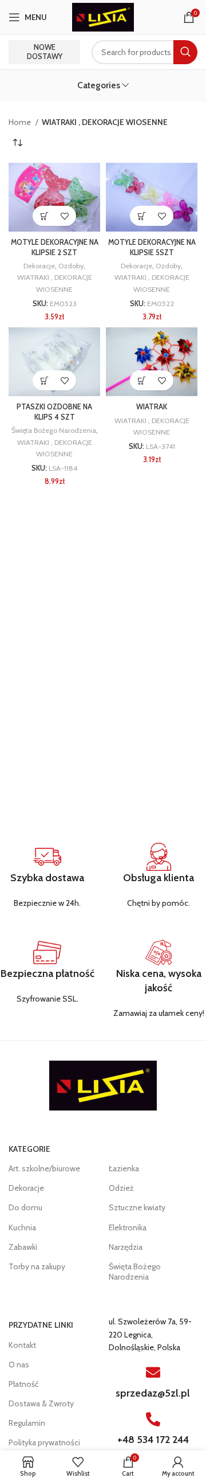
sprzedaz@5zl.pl (153, 1393)
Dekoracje (39, 265)
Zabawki (23, 1247)
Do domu (25, 1207)
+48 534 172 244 (153, 1439)
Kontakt (22, 1345)
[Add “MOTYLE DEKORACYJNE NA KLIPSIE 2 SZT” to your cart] (44, 216)
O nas (19, 1364)
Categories (98, 85)
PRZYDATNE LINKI (41, 1325)
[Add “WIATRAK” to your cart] (142, 380)
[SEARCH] (185, 52)
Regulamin (27, 1423)
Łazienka (124, 1168)
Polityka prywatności (44, 1442)
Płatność (23, 1384)
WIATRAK (151, 406)
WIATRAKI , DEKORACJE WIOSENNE (54, 283)
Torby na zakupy (37, 1266)
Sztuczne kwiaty (137, 1207)
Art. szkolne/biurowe (44, 1168)
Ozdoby (71, 265)
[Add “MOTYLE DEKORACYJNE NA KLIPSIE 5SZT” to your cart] (142, 216)
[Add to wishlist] (64, 216)
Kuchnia (22, 1227)
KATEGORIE (29, 1149)
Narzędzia (125, 1247)
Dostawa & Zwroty (41, 1403)
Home (21, 122)
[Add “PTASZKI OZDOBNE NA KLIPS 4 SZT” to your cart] (44, 380)
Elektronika (127, 1227)
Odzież (121, 1188)
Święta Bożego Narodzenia (53, 430)
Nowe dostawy (44, 51)
